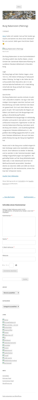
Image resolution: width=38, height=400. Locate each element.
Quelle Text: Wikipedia (10, 176)
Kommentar (7, 216)
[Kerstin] (6, 345)
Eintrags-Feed (7, 378)
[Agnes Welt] (5, 320)
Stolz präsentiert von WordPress (12, 396)
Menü (19, 6)
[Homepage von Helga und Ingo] (8, 335)
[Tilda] (7, 327)
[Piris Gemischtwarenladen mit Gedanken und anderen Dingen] (7, 358)
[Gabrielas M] (4, 338)
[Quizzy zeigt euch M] (5, 348)
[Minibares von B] (6, 340)
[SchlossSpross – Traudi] (5, 355)
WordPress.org (7, 383)
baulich (31, 181)
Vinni (4, 36)
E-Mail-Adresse (8, 247)
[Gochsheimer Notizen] (5, 332)
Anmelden (6, 376)
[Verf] (7, 363)
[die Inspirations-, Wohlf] (7, 353)
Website (5, 255)
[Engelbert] (9, 322)
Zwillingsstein (29, 197)
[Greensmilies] (7, 330)
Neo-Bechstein (9, 197)
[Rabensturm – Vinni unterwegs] (7, 350)
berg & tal (6, 184)
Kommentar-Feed (8, 381)
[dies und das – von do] (10, 325)
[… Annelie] (9, 343)
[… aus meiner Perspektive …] (10, 360)
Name (5, 239)
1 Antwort (6, 31)
